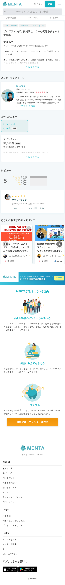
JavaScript (24, 26)
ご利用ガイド (9, 478)
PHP (6, 26)
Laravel (14, 26)
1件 (25, 177)
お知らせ (7, 492)
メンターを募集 (9, 544)
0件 (25, 179)
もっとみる (33, 66)
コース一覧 (32, 17)
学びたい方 (8, 473)
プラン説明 (11, 17)
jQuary (41, 26)
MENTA (33, 578)
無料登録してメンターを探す (32, 422)
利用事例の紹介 (9, 482)
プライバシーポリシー (13, 525)
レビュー (54, 17)
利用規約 (7, 516)
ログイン (38, 4)
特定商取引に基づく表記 (13, 520)
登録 (50, 4)
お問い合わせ (9, 502)
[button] (60, 244)
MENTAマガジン (10, 554)
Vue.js (33, 26)
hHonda (20, 85)
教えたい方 (8, 468)
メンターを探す (9, 539)
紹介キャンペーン (10, 487)
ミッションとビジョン (13, 497)
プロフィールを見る (28, 106)
